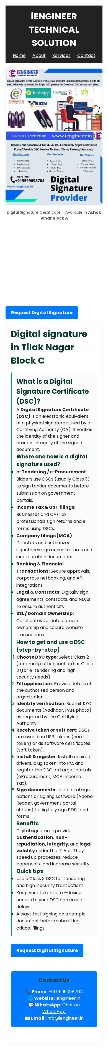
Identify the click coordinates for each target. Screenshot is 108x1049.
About (39, 55)
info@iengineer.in (65, 1018)
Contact (86, 55)
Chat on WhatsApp (61, 1008)
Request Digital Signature (42, 312)
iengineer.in (68, 998)
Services (61, 55)
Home (19, 55)
